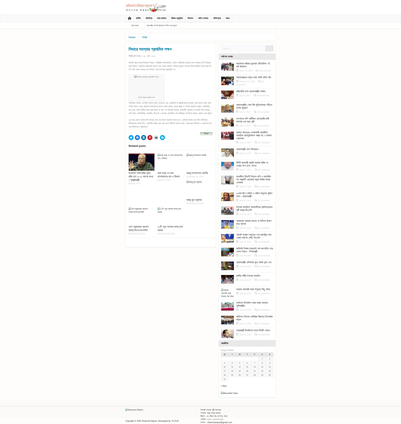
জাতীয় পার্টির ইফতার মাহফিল (248, 275)
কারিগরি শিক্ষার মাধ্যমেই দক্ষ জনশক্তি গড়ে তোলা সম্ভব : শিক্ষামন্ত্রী (254, 250)
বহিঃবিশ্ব (149, 18)
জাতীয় (138, 18)
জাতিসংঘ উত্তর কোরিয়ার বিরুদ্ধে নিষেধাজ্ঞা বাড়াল (254, 318)
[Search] (269, 48)
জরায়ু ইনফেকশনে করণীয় (197, 173)
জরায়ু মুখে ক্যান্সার (194, 199)
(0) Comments (265, 71)
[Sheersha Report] (145, 7)
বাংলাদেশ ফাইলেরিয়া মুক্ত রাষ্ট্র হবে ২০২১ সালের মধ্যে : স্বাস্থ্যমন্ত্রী (141, 176)
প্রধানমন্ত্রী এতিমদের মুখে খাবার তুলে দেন (253, 262)
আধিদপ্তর (217, 18)
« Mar (224, 386)
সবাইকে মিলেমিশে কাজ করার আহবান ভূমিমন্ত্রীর (252, 304)
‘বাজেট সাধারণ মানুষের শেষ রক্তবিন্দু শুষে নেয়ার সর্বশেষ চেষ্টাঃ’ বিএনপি (253, 236)
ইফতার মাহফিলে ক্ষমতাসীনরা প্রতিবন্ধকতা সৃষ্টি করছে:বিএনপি (254, 209)
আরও (228, 18)
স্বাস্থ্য (144, 37)
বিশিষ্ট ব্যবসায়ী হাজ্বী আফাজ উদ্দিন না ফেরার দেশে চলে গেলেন (252, 164)
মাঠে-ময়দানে (161, 18)
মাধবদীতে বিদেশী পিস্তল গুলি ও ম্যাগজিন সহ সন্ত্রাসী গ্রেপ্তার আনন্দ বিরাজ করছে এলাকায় (253, 179)
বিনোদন (190, 18)
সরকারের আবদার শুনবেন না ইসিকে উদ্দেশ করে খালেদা (253, 222)
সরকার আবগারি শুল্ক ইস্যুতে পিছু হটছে (253, 289)
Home (132, 37)
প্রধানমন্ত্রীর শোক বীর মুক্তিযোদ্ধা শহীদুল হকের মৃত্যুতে (161, 25)
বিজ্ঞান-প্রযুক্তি (177, 18)
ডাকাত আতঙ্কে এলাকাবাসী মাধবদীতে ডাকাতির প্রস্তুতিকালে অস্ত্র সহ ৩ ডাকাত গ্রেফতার (254, 135)
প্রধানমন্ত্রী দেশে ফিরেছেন (247, 149)
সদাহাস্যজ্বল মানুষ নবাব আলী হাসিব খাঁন (253, 77)
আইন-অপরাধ (203, 18)
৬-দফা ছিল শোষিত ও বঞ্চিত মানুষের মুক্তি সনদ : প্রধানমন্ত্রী (254, 195)
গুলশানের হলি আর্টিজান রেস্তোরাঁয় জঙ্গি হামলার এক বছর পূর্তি (252, 120)
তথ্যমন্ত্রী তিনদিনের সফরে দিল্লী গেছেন (253, 330)
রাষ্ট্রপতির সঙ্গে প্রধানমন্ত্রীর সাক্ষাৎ (250, 91)
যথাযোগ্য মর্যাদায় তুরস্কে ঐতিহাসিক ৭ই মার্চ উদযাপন (253, 65)
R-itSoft (175, 421)
